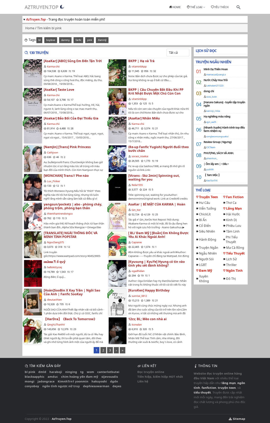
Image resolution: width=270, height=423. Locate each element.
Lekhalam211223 (214, 85)
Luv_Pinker (53, 181)
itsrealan (137, 324)
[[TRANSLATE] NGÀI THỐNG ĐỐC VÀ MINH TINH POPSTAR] (33, 244)
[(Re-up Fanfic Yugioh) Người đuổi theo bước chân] (117, 158)
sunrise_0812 (139, 296)
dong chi (209, 91)
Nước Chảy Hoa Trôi (216, 80)
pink (89, 40)
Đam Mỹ (205, 270)
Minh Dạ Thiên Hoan (216, 69)
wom (90, 372)
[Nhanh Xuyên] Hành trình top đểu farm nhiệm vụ (224, 129)
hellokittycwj (54, 267)
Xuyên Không (204, 278)
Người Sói (206, 259)
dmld (42, 372)
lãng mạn (229, 383)
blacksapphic (34, 377)
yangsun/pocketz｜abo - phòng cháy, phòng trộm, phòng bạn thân (73, 206)
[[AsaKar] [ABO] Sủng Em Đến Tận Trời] (33, 72)
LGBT (203, 265)
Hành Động (207, 239)
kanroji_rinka (213, 110)
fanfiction (209, 388)
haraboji (55, 372)
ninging (71, 372)
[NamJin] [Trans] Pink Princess (67, 147)
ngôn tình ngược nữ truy (61, 386)
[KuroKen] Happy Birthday (149, 290)
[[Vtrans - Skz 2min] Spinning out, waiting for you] (117, 187)
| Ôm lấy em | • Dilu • (216, 164)
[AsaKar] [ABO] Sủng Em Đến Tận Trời (73, 61)
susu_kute (211, 96)
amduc (53, 377)
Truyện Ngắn (208, 247)
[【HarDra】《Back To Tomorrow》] (33, 330)
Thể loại (196, 7)
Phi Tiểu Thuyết (232, 239)
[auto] (62, 6)
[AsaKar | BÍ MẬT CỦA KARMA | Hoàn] (117, 216)
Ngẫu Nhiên (208, 253)
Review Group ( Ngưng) (218, 142)
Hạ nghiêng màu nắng (217, 116)
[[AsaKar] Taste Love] (33, 101)
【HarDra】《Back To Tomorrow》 (70, 319)
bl (39, 40)
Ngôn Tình (234, 270)
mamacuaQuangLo (216, 74)
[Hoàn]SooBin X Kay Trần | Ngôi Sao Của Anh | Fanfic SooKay (72, 292)
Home (176, 7)
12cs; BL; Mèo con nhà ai (147, 319)
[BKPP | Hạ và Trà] (117, 72)
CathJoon (52, 152)
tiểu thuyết (202, 392)
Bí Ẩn (203, 220)
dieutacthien (54, 299)
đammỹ (102, 40)
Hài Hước (233, 214)
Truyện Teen (208, 197)
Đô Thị (231, 278)
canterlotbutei (108, 372)
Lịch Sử (231, 259)
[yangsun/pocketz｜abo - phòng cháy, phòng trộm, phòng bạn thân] (33, 216)
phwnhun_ (211, 158)
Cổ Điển (205, 225)
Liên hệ (142, 381)
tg (82, 372)
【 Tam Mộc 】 (212, 175)
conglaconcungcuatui (217, 136)
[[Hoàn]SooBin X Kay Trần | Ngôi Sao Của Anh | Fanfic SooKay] (33, 302)
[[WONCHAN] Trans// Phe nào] (33, 187)
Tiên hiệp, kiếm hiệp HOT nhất (160, 377)
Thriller (231, 265)
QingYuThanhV (56, 324)
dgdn (114, 381)
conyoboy (32, 386)
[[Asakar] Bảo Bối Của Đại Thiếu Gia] (33, 129)
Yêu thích (221, 7)
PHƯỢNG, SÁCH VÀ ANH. (219, 153)
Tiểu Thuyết (235, 253)
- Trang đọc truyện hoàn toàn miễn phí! (65, 19)
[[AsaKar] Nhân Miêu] (117, 129)
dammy (65, 40)
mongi (29, 381)
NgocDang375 (55, 242)
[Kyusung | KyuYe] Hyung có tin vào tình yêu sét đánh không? (156, 263)
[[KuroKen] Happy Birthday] (117, 302)
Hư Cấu (204, 203)
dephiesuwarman (96, 386)
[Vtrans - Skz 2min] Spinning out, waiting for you (154, 177)
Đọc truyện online (150, 372)
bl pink (30, 372)
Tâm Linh (233, 231)
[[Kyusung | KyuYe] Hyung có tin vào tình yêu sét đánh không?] (117, 273)
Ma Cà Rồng (235, 247)
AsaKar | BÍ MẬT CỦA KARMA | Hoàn (156, 204)
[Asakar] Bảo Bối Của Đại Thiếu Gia (71, 118)
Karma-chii (53, 66)
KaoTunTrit (211, 180)
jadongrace (46, 381)
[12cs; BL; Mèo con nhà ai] (117, 330)
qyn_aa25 (211, 121)
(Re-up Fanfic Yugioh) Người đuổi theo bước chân (158, 149)
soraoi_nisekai (140, 156)
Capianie (137, 242)
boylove (50, 40)
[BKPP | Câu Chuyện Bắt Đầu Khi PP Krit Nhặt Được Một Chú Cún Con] (117, 101)
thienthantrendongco (60, 213)
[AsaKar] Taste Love (59, 89)
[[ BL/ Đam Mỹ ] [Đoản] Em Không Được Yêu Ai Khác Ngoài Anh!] (117, 244)
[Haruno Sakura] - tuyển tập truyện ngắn (224, 103)
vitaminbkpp (139, 66)
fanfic (78, 40)
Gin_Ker (136, 210)
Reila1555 (137, 185)
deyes (116, 386)
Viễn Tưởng (207, 208)
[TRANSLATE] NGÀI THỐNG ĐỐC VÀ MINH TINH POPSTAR (70, 235)
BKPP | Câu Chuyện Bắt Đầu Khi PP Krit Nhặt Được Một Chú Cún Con (155, 91)
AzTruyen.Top (42, 7)
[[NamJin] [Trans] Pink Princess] (33, 158)
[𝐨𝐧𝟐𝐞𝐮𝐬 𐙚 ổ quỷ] (33, 273)
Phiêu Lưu (233, 225)
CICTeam (210, 147)
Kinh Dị (231, 220)
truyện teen (227, 388)
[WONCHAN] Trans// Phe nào (66, 175)
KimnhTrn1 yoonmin (73, 381)
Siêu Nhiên (207, 231)
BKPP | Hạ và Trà (141, 61)
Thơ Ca (231, 203)
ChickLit (205, 214)
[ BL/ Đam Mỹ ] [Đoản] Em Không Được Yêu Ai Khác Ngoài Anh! (158, 235)
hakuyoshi (99, 381)
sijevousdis (109, 377)
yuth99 (209, 169)
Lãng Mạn (234, 208)
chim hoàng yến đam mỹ (79, 377)
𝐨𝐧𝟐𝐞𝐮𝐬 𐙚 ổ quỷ (54, 261)
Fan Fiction (235, 197)
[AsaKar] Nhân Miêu (144, 118)
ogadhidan (138, 271)
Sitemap (238, 419)
